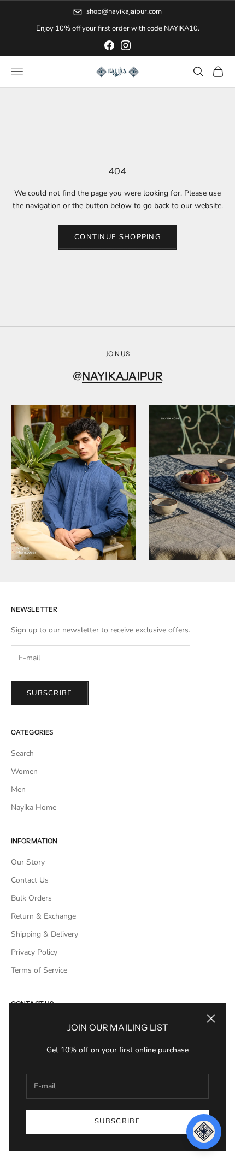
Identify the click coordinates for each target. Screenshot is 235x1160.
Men (18, 789)
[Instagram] (126, 45)
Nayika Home (33, 807)
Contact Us (30, 880)
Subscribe (117, 1121)
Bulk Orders (31, 898)
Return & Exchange (43, 916)
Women (24, 771)
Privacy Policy (34, 952)
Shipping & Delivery (44, 934)
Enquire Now (162, 28)
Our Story (28, 862)
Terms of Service (39, 970)
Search (22, 753)
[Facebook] (109, 45)
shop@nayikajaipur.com (124, 11)
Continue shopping (117, 237)
